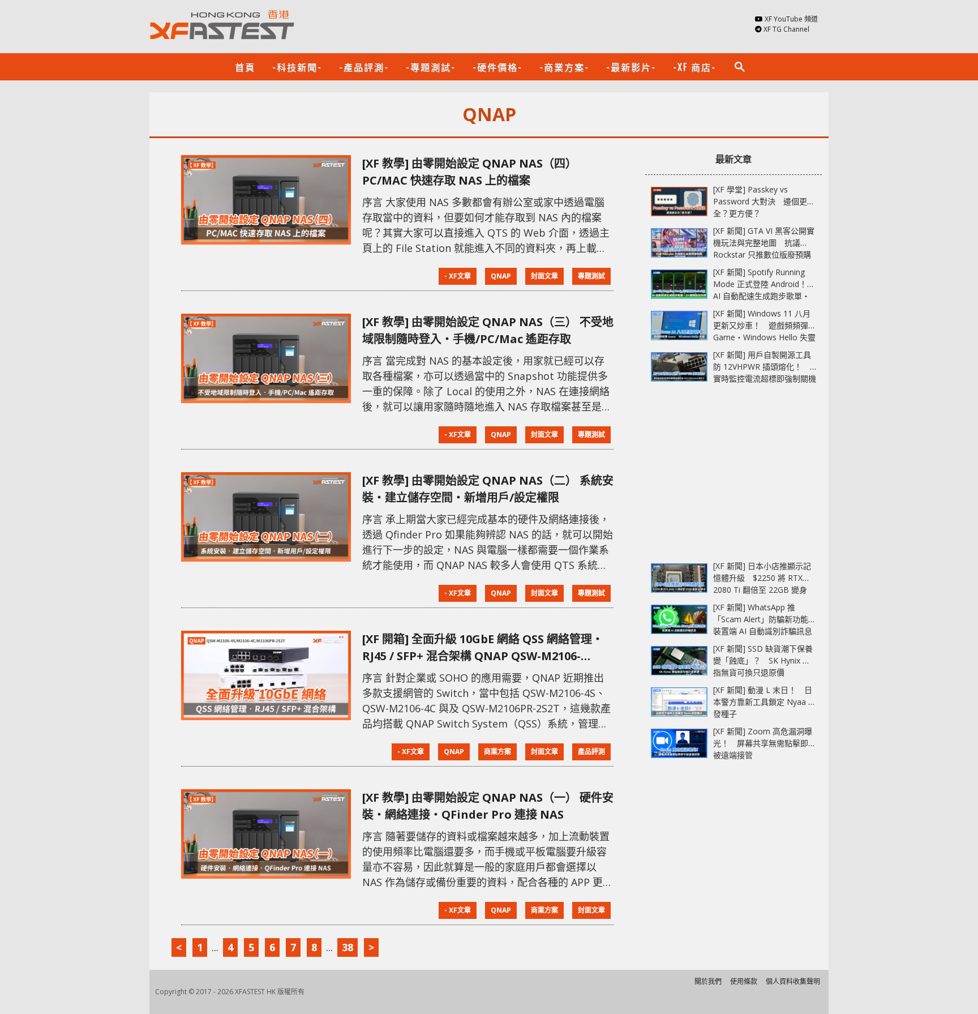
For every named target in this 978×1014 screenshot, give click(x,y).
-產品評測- (364, 67)
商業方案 (497, 751)
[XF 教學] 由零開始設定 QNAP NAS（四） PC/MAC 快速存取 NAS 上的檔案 (469, 172)
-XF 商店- (694, 67)
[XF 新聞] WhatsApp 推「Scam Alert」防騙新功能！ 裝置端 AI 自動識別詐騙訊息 (768, 619)
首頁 (245, 67)
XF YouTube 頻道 (791, 19)
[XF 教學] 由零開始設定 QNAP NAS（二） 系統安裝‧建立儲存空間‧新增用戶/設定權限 (488, 489)
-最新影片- (631, 67)
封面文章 (544, 276)
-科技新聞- (297, 67)
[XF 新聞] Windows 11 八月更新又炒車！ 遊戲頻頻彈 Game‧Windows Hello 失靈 (764, 325)
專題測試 (591, 276)
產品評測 (591, 751)
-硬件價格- (497, 67)
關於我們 (708, 981)
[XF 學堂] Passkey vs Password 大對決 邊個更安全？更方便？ (764, 201)
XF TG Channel (786, 29)
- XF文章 (457, 276)
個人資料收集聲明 (793, 981)
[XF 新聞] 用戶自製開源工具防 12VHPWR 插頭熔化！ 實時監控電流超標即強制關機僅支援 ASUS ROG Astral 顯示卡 (764, 378)
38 (347, 947)
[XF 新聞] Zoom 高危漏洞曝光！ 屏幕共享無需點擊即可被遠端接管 (764, 743)
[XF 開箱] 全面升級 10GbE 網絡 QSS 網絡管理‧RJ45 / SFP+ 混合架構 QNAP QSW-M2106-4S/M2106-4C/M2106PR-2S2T (482, 648)
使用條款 (743, 981)
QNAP (501, 276)
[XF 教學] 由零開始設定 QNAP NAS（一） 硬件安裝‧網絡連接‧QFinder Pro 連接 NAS (488, 806)
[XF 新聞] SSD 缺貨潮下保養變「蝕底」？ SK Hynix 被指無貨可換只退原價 (763, 660)
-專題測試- (431, 67)
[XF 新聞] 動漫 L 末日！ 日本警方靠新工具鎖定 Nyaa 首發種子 (764, 701)
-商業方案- (564, 67)
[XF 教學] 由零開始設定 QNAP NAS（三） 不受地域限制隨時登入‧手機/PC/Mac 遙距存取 (488, 330)
